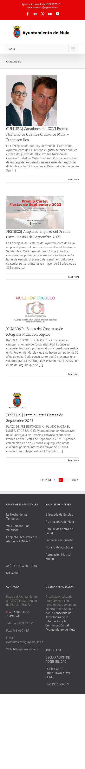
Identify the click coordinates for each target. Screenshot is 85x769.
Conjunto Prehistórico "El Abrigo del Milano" (22, 539)
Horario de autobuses (59, 547)
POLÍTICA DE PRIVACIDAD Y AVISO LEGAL (59, 673)
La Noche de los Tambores (16, 516)
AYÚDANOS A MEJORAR (21, 566)
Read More (73, 179)
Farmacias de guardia (59, 540)
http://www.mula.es (25, 649)
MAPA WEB (13, 573)
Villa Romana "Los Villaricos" (17, 528)
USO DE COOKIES (57, 684)
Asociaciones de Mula (60, 522)
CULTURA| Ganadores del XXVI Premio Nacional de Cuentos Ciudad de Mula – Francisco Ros (37, 134)
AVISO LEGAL (54, 650)
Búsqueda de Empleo (59, 514)
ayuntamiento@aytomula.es (42, 7)
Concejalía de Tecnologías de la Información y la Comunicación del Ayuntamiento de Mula (60, 621)
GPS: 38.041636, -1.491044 (18, 614)
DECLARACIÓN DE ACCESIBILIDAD (58, 659)
